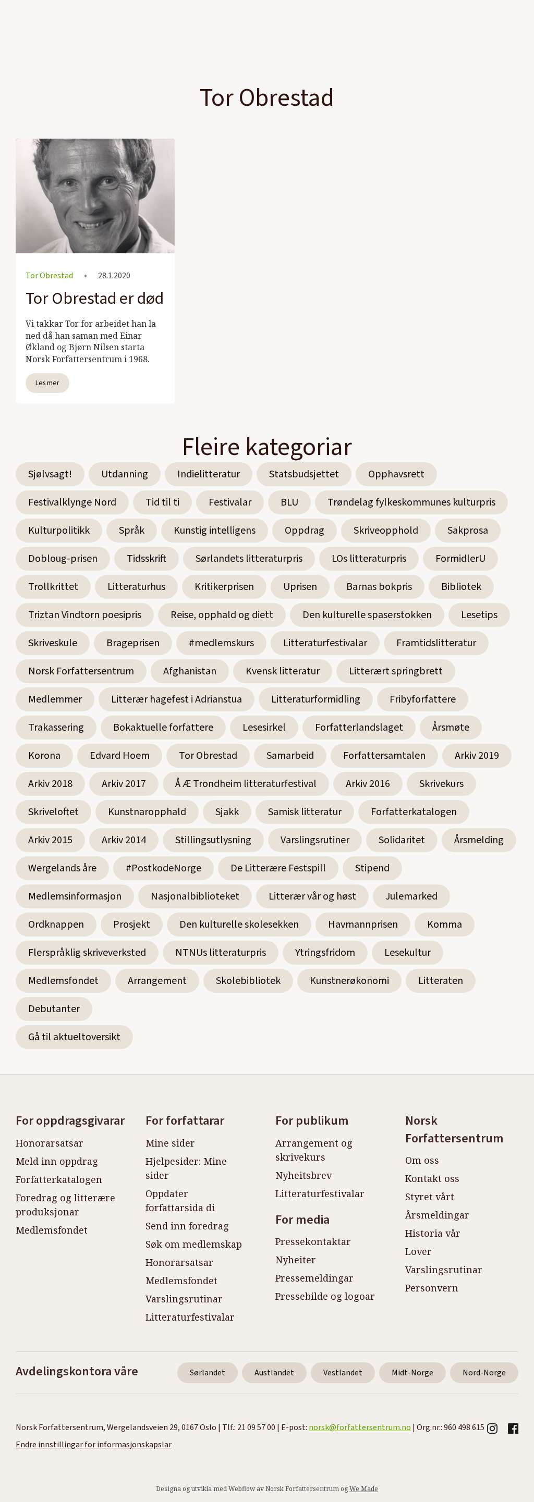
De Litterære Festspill (278, 868)
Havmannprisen (363, 924)
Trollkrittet (53, 587)
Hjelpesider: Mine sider (186, 1168)
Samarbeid (290, 755)
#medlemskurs (221, 643)
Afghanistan (189, 671)
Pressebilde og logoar (325, 1296)
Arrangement (157, 981)
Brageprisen (133, 643)
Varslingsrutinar (184, 1298)
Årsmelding (479, 840)
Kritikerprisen (224, 587)
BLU (289, 502)
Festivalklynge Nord (72, 502)
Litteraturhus (136, 587)
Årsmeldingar (437, 1215)
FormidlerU (460, 558)
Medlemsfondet (63, 981)
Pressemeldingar (314, 1278)
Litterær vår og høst (312, 896)
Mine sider (170, 1143)
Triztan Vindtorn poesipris (84, 615)
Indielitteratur (208, 474)
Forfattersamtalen (384, 755)
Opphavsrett (396, 474)
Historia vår (432, 1233)
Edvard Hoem (120, 755)
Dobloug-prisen (63, 558)
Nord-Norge (484, 1372)
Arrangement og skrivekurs (314, 1150)
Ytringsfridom (325, 952)
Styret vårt (429, 1196)
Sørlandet (207, 1372)
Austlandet (274, 1372)
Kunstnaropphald (147, 812)
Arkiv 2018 (50, 784)
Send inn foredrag (187, 1226)
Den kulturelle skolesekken (239, 924)
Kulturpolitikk (59, 530)
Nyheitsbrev (303, 1175)
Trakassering (56, 727)
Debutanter (54, 1009)
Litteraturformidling (315, 699)
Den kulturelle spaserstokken (367, 615)
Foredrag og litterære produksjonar (65, 1204)
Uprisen (300, 587)
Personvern (431, 1288)
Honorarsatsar (49, 1143)
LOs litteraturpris (369, 558)
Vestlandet (342, 1372)
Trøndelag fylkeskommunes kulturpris (411, 502)
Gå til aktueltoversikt (74, 1037)
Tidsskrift (146, 558)
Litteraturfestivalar (325, 643)
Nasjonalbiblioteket (195, 896)
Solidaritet (402, 840)
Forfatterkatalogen (414, 812)
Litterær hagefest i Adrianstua (176, 699)
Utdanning (124, 474)
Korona (44, 755)
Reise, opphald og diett (222, 615)
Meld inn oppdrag (57, 1161)
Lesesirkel (264, 727)
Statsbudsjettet (304, 474)
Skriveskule (52, 643)
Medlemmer (55, 699)
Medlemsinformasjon (75, 896)
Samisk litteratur (305, 812)
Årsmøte (450, 727)
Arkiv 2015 (50, 840)
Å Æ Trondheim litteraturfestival (246, 784)
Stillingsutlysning (213, 840)
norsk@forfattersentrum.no (360, 1427)
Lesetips (479, 615)
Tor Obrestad (208, 755)
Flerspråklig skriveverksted (87, 952)
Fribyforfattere (423, 699)
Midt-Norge (412, 1372)
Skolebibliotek (248, 981)
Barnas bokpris (379, 587)
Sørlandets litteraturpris (249, 558)
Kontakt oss (432, 1178)
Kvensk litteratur (283, 671)
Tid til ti (162, 502)
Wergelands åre (62, 868)
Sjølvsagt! (50, 474)
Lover (418, 1251)
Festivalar (230, 502)
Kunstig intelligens (215, 530)
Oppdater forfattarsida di (180, 1200)
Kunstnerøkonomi (349, 981)
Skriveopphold (386, 530)
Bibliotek (461, 587)
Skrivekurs (441, 784)
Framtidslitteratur (436, 643)
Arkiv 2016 (368, 784)
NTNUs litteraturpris (220, 952)
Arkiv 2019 (477, 755)
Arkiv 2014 (124, 840)
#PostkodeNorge (163, 868)
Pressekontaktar (313, 1241)
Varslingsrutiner (315, 840)
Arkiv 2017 (124, 784)
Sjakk (227, 812)
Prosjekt (131, 924)
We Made (363, 1488)
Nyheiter (295, 1259)
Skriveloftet (53, 812)
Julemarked (411, 896)
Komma (444, 924)
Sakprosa (467, 530)
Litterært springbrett (396, 671)
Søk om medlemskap (193, 1244)
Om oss (422, 1160)
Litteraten (440, 981)
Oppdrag (304, 530)
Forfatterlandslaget (359, 727)
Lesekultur (407, 952)
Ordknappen (56, 924)
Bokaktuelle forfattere (163, 727)
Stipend (372, 868)
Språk (131, 530)
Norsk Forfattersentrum (81, 671)
